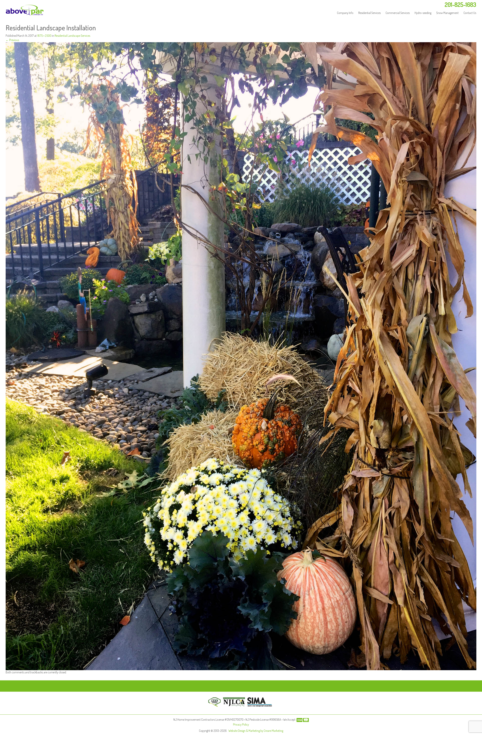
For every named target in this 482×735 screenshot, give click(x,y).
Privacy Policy (241, 724)
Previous (12, 40)
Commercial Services (398, 13)
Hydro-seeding (423, 13)
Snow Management (447, 13)
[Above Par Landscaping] (24, 10)
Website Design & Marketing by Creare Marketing (255, 731)
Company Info (345, 13)
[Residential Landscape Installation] (241, 356)
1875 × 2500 (44, 35)
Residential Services (369, 13)
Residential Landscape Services (72, 35)
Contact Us (470, 13)
